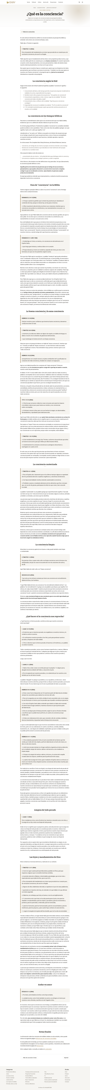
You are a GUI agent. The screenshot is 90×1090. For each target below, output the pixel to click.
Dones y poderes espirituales (51, 1079)
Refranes (27, 1081)
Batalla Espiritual (48, 1077)
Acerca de (45, 2)
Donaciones (53, 2)
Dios (45, 1071)
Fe (45, 1075)
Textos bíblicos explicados (31, 1077)
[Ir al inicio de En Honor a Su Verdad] (15, 2)
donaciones (40, 1046)
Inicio (28, 2)
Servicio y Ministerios (30, 1083)
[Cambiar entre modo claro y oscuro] (82, 2)
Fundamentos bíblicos (11, 1071)
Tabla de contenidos (29, 32)
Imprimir (66, 1057)
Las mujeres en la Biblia (11, 1081)
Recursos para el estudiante (51, 1081)
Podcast (34, 2)
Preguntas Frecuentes (30, 1073)
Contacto (60, 2)
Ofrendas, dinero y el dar (11, 1083)
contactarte (48, 1049)
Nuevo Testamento (29, 1079)
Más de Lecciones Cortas (29, 1057)
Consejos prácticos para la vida (32, 1071)
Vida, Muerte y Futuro (49, 1073)
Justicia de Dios (9, 1079)
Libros (39, 2)
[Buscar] (79, 2)
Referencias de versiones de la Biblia (46, 1038)
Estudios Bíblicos (29, 1075)
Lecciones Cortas (41, 7)
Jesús (7, 1073)
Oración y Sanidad (10, 1077)
